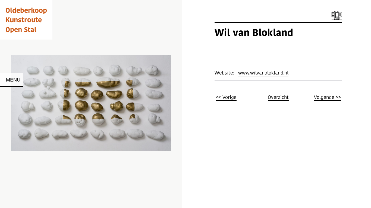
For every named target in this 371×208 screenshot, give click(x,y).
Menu (13, 79)
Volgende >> (327, 97)
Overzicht (278, 97)
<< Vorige (226, 97)
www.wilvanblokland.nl (263, 72)
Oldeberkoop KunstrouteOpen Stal (26, 19)
